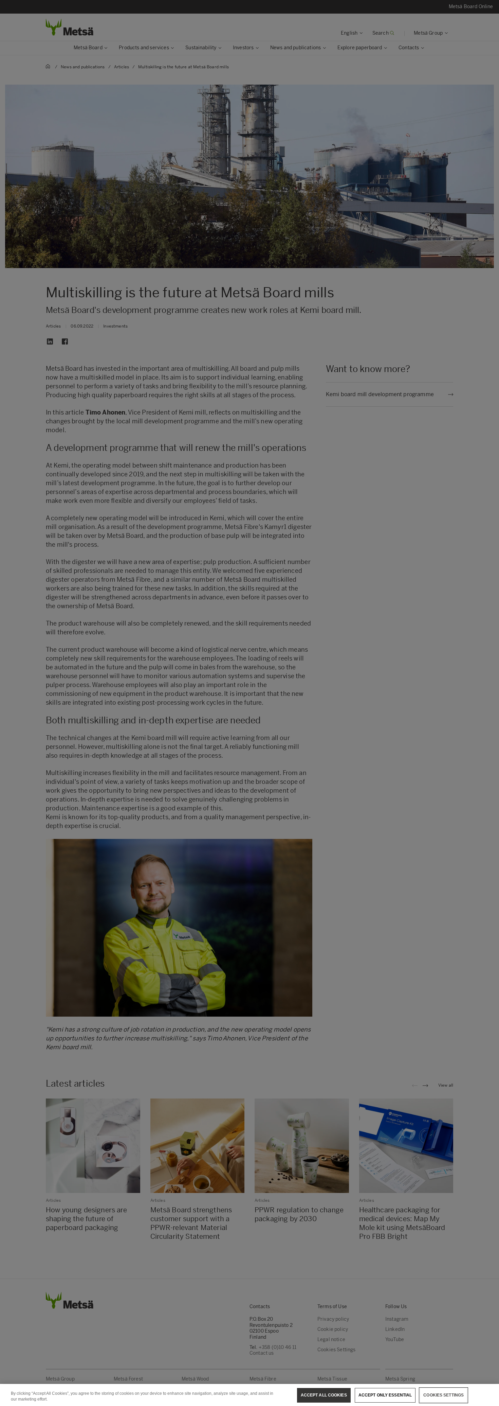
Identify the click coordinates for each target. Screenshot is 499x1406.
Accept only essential (385, 1395)
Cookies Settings (443, 1395)
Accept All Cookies (324, 1395)
